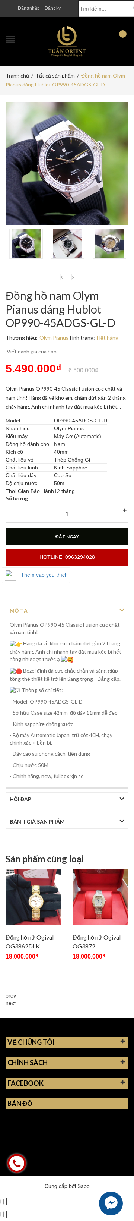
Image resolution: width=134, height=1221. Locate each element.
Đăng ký (53, 8)
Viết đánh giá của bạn (31, 351)
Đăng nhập (28, 8)
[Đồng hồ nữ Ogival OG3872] (100, 897)
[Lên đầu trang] (119, 1198)
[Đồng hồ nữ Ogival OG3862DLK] (33, 897)
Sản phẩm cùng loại (45, 859)
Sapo (83, 1186)
